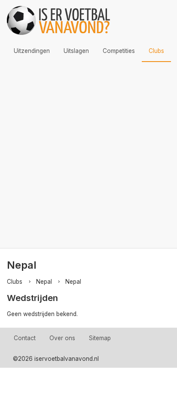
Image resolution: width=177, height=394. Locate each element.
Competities (119, 50)
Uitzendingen (32, 50)
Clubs (156, 50)
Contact (25, 338)
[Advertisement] (88, 155)
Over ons (62, 338)
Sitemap (100, 338)
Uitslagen (76, 50)
